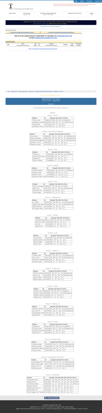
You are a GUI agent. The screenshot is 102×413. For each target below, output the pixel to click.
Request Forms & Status (75, 13)
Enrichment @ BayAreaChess (48, 13)
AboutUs (91, 13)
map (67, 108)
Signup (82, 1)
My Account (12, 13)
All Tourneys (26, 13)
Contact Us (98, 1)
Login (75, 1)
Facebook (89, 1)
